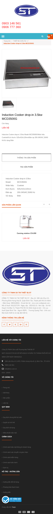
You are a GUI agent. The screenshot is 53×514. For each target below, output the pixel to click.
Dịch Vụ (5, 467)
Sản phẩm (6, 398)
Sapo (14, 507)
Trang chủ (8, 41)
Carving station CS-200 (26, 233)
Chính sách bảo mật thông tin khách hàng (16, 447)
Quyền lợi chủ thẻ (8, 422)
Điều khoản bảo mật (9, 433)
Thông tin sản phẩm (26, 158)
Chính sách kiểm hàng (10, 457)
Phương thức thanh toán (10, 487)
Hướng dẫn (6, 492)
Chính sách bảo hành (10, 462)
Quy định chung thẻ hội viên (12, 417)
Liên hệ (5, 403)
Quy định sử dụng (8, 427)
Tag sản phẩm (26, 167)
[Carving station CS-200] (26, 221)
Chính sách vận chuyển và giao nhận (15, 452)
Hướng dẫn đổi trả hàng (10, 482)
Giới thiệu (5, 393)
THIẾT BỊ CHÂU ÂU (19, 41)
